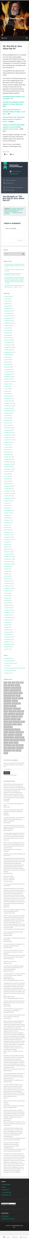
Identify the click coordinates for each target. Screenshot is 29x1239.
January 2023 (8, 401)
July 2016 (7, 542)
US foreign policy (11, 747)
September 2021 (9, 439)
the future (6, 740)
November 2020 (8, 464)
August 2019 (8, 500)
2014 (5, 682)
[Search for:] (14, 254)
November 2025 (8, 318)
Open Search (26, 38)
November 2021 (8, 435)
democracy (15, 700)
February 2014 (8, 605)
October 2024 (8, 349)
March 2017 (7, 530)
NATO (18, 719)
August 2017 (8, 522)
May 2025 (7, 332)
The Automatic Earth (19, 737)
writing (5, 753)
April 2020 (7, 481)
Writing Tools (8, 673)
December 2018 (8, 510)
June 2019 (7, 505)
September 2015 (9, 564)
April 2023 (7, 393)
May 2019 (7, 508)
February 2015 (8, 581)
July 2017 (7, 525)
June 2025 (7, 330)
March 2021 (7, 454)
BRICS (5, 692)
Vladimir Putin (7, 750)
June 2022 (7, 418)
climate (18, 695)
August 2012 (8, 646)
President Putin (7, 724)
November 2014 (8, 583)
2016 (9, 682)
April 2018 (7, 517)
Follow (7, 773)
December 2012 (8, 637)
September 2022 (9, 410)
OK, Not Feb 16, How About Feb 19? (12, 47)
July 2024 (7, 357)
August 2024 (8, 354)
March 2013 (7, 629)
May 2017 (7, 527)
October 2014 (8, 586)
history (5, 711)
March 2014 (7, 603)
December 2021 (8, 432)
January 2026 (8, 313)
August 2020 (8, 471)
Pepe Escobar (16, 721)
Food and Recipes (9, 660)
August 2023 (8, 384)
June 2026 (7, 301)
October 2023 (8, 379)
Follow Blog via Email (11, 760)
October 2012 (8, 641)
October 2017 (8, 520)
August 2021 (8, 442)
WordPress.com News (8, 1218)
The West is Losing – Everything (12, 269)
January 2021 (8, 459)
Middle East (6, 719)
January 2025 (8, 342)
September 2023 (9, 381)
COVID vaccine (7, 700)
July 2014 (7, 593)
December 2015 (8, 556)
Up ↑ (14, 1227)
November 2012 (8, 639)
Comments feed (6, 1192)
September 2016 (9, 539)
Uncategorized (10, 183)
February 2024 (8, 369)
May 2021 (7, 449)
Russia (19, 724)
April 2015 (7, 576)
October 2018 (8, 512)
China (20, 692)
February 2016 (8, 551)
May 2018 (7, 515)
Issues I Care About (9, 663)
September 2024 (9, 352)
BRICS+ (10, 692)
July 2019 (7, 503)
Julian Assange (19, 713)
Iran (19, 711)
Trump (5, 742)
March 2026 (7, 308)
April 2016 (7, 547)
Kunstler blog (7, 716)
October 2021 (8, 437)
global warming (17, 708)
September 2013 (9, 617)
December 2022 (8, 403)
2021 (18, 682)
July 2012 (7, 649)
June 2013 (7, 624)
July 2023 (7, 386)
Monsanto (13, 719)
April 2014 (7, 600)
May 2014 (7, 598)
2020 (14, 682)
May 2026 (7, 303)
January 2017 (8, 534)
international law (12, 711)
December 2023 (8, 374)
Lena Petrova (14, 716)
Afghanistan (11, 685)
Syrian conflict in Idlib (8, 737)
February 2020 (8, 486)
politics (22, 721)
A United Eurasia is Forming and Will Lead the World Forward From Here (14, 265)
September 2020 (9, 469)
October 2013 (8, 615)
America (17, 685)
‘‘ (14, 119)
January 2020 (8, 488)
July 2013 (7, 622)
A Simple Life (8, 658)
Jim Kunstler (11, 713)
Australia (6, 690)
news (10, 721)
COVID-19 (20, 698)
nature (5, 721)
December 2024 (8, 345)
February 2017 (8, 532)
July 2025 (7, 328)
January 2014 (8, 607)
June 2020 (7, 476)
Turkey (10, 742)
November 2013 (8, 612)
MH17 (20, 716)
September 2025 (9, 323)
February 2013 (8, 632)
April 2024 (7, 364)
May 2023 (7, 391)
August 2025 (8, 325)
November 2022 (8, 405)
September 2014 (9, 588)
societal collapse (19, 732)
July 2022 (7, 415)
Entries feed (5, 1189)
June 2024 (7, 359)
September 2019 (9, 498)
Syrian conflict (18, 734)
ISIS (22, 711)
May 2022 (7, 420)
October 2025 (8, 320)
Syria (5, 734)
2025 (5, 685)
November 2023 (8, 376)
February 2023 (8, 398)
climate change (7, 698)
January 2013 (8, 634)
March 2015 (7, 578)
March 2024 (7, 367)
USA (5, 747)
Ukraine (16, 742)
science (6, 732)
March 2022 (7, 425)
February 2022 (8, 427)
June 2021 (7, 447)
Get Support (5, 1216)
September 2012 (9, 644)
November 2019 (8, 493)
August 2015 (8, 566)
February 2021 (8, 457)
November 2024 (8, 347)
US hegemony (20, 747)
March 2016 (7, 549)
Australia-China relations (15, 690)
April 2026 (7, 306)
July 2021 (7, 444)
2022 (22, 682)
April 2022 (7, 422)
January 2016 (8, 554)
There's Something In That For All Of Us (14, 668)
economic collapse (16, 703)
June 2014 (7, 595)
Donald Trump (7, 703)
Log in (4, 1187)
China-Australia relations (9, 695)
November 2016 (8, 537)
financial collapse (8, 708)
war (13, 750)
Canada (15, 692)
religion (14, 724)
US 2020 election (19, 745)
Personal (7, 665)
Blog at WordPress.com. (14, 1225)
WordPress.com (6, 1195)
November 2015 (8, 559)
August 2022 (8, 413)
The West (22, 740)
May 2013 (7, 627)
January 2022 (8, 430)
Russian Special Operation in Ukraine (11, 729)
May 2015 (7, 573)
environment (12, 706)
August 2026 (8, 296)
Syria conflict (10, 734)
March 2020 (7, 483)
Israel (5, 713)
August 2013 (8, 620)
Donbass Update (10, 190)
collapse (14, 698)
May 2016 (7, 544)
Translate (13, 1205)
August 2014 (8, 590)
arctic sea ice (7, 687)
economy (6, 706)
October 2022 (8, 408)
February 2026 (8, 311)
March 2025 (7, 337)
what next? (18, 750)
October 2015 (8, 561)
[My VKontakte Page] (14, 29)
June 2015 (7, 571)
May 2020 (7, 478)
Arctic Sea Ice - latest (16, 687)
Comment (19, 240)
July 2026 (7, 298)
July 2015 (7, 568)
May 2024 (7, 362)
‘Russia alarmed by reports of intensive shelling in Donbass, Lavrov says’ (14, 112)
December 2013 (8, 610)
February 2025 (8, 340)
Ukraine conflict (7, 745)
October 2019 (8, 495)
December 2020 (8, 461)
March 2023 (7, 396)
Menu (5, 38)
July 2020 (7, 474)
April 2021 (7, 452)
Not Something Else (14, 18)
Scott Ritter (12, 732)
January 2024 (8, 371)
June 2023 (7, 388)
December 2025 (8, 315)
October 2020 (8, 466)
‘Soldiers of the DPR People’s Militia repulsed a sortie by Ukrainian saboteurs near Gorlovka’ (13, 127)
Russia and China (8, 726)
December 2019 (8, 491)
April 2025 (7, 335)
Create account (6, 1184)
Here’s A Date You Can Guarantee (14, 187)
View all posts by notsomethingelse (15, 172)
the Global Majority (14, 740)
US (13, 745)
